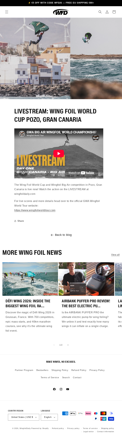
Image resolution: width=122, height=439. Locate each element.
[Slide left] (54, 344)
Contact (77, 377)
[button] (6, 11)
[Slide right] (67, 344)
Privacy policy (73, 428)
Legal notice (88, 431)
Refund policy (58, 428)
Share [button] (20, 221)
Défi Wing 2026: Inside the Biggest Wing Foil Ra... (28, 303)
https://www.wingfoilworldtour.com (34, 210)
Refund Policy (78, 370)
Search (66, 377)
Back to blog (63, 234)
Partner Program (24, 370)
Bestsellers (42, 370)
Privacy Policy (97, 370)
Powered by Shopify (40, 428)
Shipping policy (107, 428)
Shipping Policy (59, 370)
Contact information (105, 431)
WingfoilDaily (25, 428)
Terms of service (90, 428)
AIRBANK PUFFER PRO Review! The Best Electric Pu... (86, 303)
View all (115, 254)
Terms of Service (50, 377)
